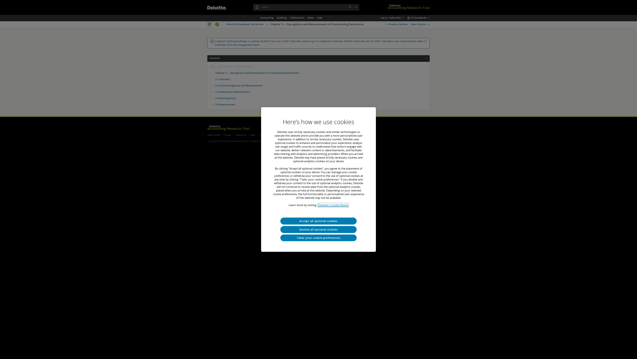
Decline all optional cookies (318, 229)
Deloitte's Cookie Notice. (333, 205)
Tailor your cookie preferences (319, 238)
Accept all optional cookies (318, 221)
